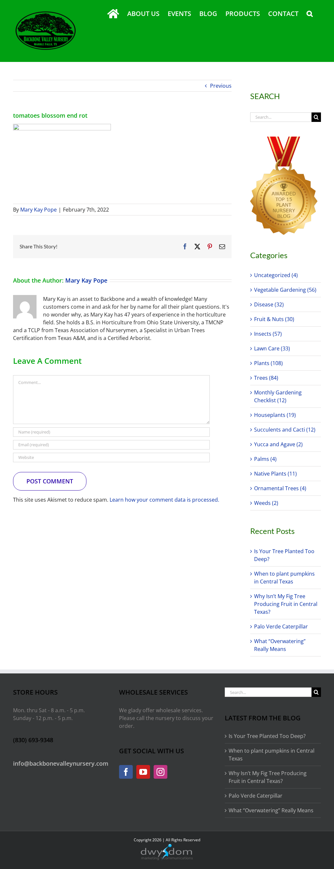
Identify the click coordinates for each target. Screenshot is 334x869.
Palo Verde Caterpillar (281, 626)
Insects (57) (268, 333)
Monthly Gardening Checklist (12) (278, 396)
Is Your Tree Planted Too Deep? (267, 736)
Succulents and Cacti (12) (284, 429)
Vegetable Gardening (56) (285, 289)
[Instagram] (160, 772)
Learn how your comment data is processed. (164, 499)
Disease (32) (269, 304)
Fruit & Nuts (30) (274, 319)
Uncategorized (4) (276, 275)
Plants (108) (268, 363)
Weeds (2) (266, 503)
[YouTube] (143, 772)
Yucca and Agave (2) (278, 444)
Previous (221, 85)
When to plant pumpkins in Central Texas (271, 754)
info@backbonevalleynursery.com (60, 763)
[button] (310, 13)
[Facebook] (126, 772)
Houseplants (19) (275, 415)
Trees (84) (266, 377)
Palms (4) (265, 459)
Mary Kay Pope (38, 209)
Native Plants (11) (275, 473)
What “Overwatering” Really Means (271, 810)
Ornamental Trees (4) (280, 488)
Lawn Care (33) (272, 348)
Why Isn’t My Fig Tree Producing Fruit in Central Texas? (285, 604)
